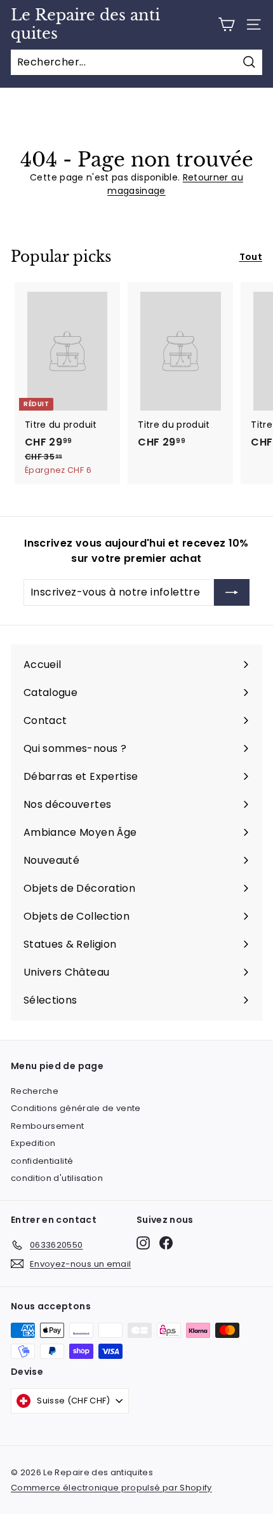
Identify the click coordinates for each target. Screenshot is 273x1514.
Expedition (33, 1143)
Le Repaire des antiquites (85, 24)
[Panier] (226, 24)
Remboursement (47, 1126)
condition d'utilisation (57, 1178)
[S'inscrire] (232, 592)
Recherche (34, 1091)
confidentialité (42, 1161)
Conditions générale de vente (76, 1108)
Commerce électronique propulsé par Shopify (111, 1488)
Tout (250, 256)
